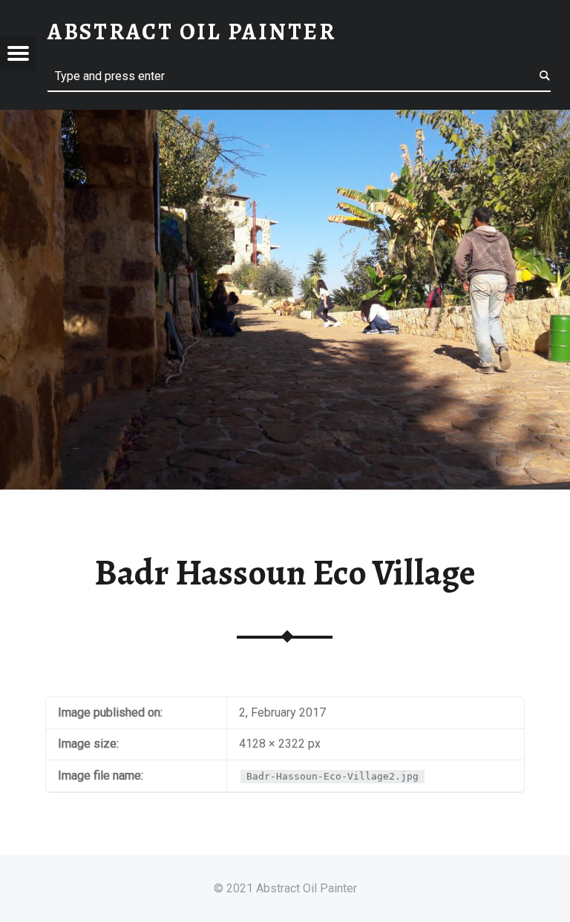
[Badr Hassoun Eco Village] (285, 119)
